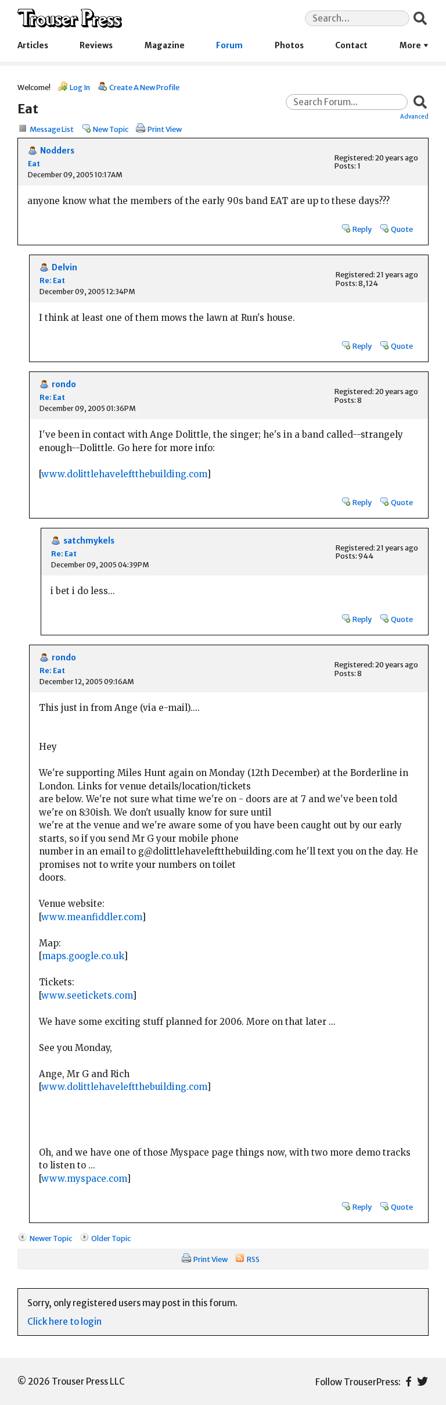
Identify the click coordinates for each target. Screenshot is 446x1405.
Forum (229, 46)
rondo (64, 384)
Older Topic (111, 1238)
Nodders (57, 151)
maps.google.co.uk (83, 955)
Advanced (414, 116)
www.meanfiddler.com (91, 917)
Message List (52, 129)
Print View (165, 129)
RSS (253, 1259)
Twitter (422, 1381)
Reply (362, 229)
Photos (289, 46)
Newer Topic (51, 1238)
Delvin (64, 268)
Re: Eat (52, 280)
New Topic (110, 129)
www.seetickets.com (86, 995)
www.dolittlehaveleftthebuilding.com (124, 474)
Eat (34, 163)
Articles (32, 46)
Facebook (408, 1381)
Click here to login (64, 1321)
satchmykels (88, 541)
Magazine (165, 46)
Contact (351, 46)
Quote (402, 229)
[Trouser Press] (69, 18)
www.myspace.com (84, 1178)
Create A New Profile (144, 87)
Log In (80, 87)
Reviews (96, 46)
